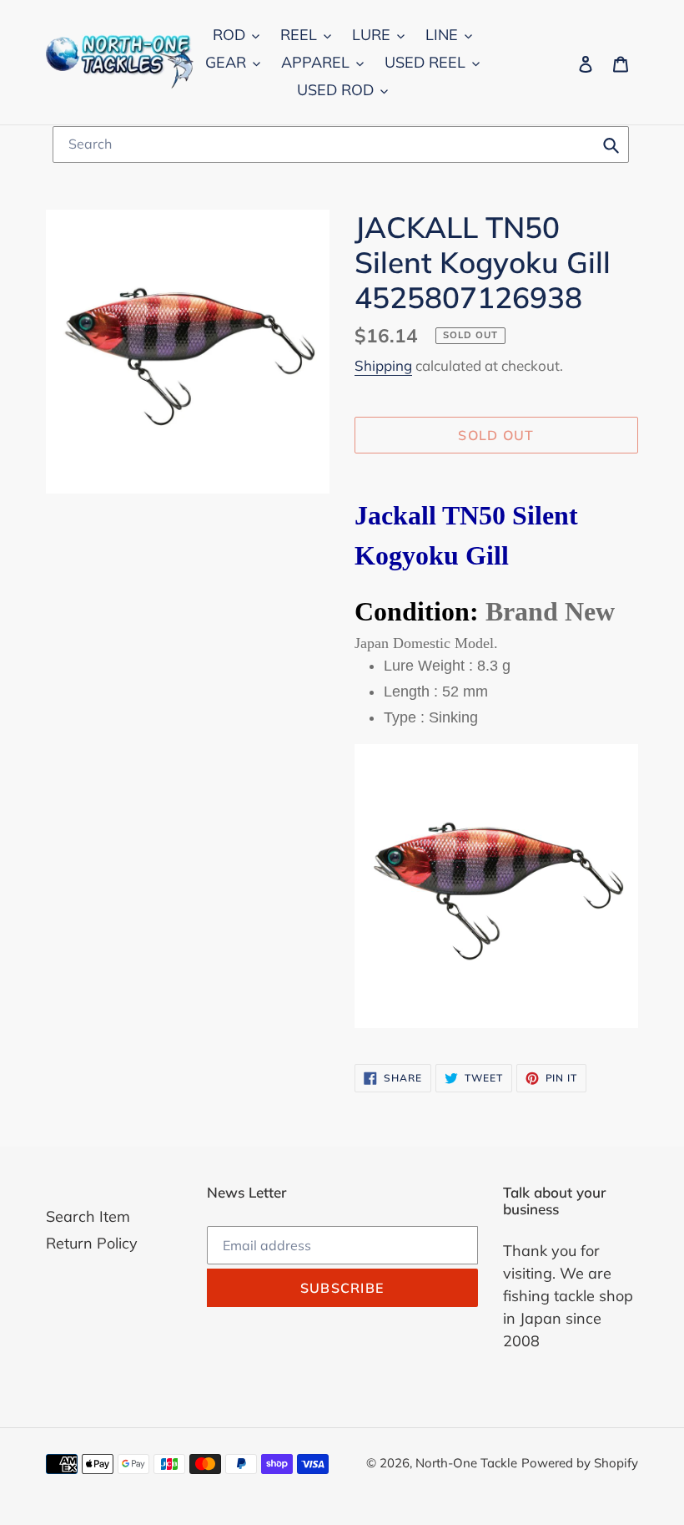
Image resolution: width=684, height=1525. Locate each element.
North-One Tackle (466, 1463)
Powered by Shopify (579, 1463)
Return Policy (92, 1243)
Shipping (383, 365)
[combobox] (341, 144)
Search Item (88, 1216)
